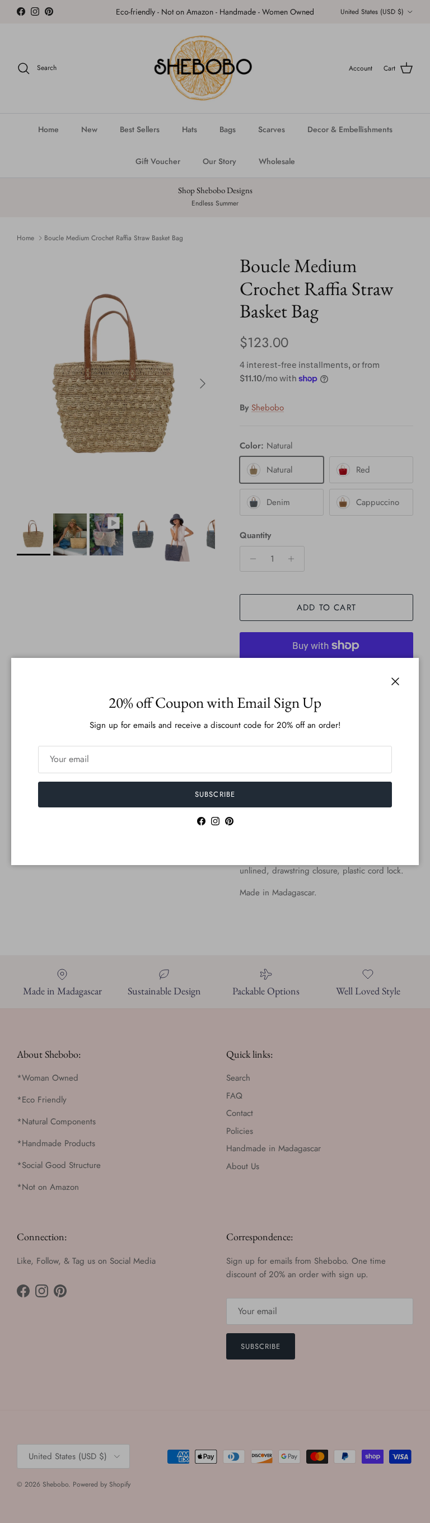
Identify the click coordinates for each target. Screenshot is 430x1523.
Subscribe (215, 794)
